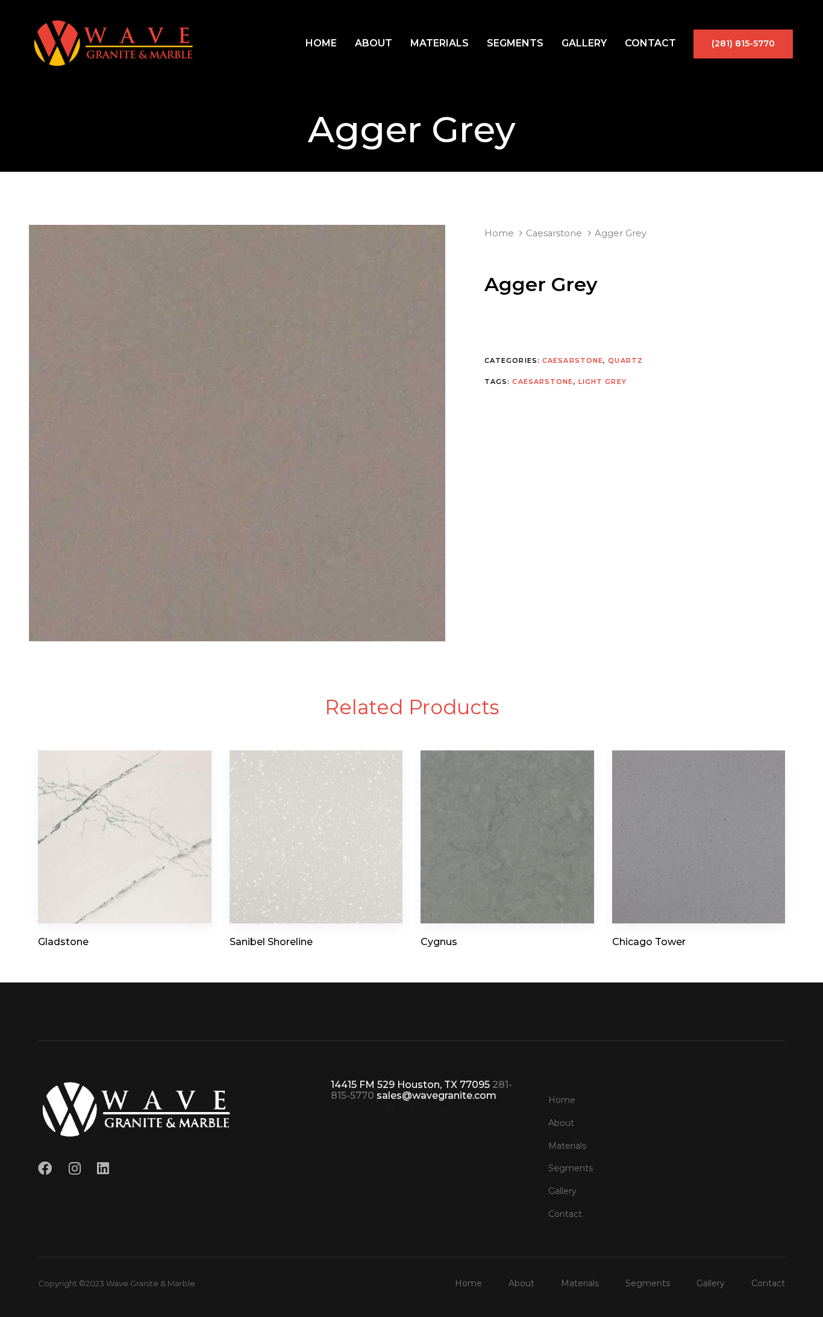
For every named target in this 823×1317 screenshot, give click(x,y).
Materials (439, 43)
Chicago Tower (649, 942)
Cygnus (439, 942)
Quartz (625, 360)
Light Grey (602, 381)
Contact (650, 43)
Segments (515, 43)
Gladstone (63, 942)
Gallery (584, 43)
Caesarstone (554, 233)
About (373, 43)
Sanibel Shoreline (271, 942)
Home (321, 43)
